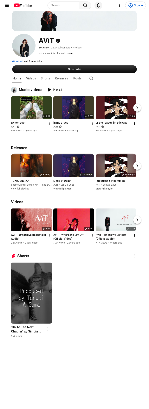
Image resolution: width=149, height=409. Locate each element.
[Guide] (7, 5)
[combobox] (64, 5)
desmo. (15, 184)
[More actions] (50, 123)
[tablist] (74, 78)
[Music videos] (15, 90)
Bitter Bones (27, 184)
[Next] (137, 108)
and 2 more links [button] (33, 61)
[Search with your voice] (98, 5)
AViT (13, 127)
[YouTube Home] (23, 5)
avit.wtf (19, 61)
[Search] (85, 5)
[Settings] (119, 5)
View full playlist (20, 188)
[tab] (17, 78)
